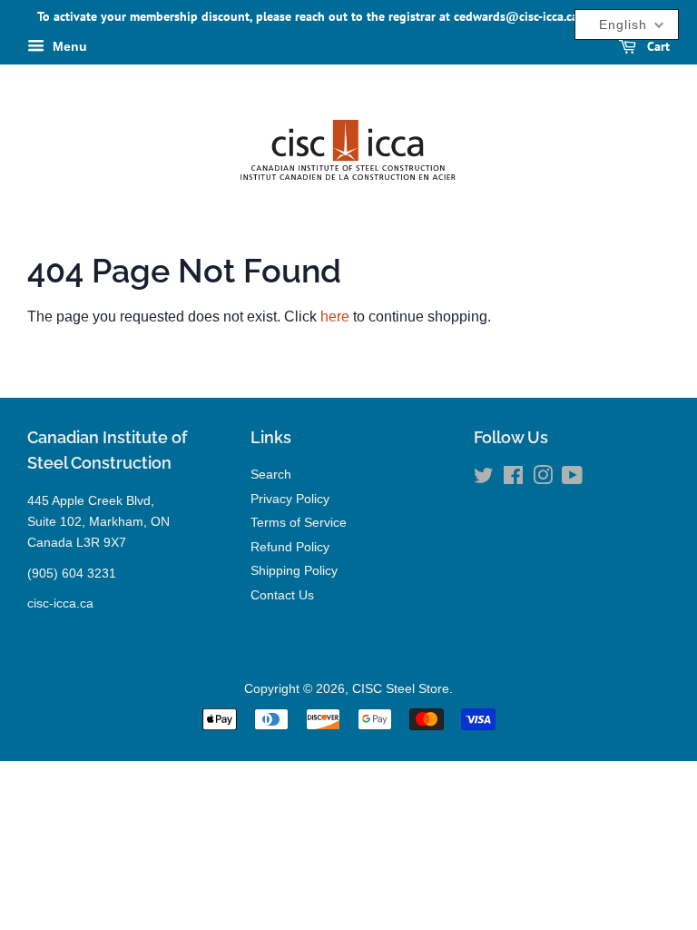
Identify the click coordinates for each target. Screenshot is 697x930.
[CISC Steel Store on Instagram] (543, 479)
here (334, 316)
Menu (68, 46)
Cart (656, 46)
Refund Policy (289, 547)
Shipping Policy (294, 571)
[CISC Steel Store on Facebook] (513, 479)
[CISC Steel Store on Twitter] (484, 479)
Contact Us (282, 595)
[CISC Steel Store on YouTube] (572, 479)
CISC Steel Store (400, 689)
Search (270, 474)
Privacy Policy (289, 499)
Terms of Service (298, 522)
